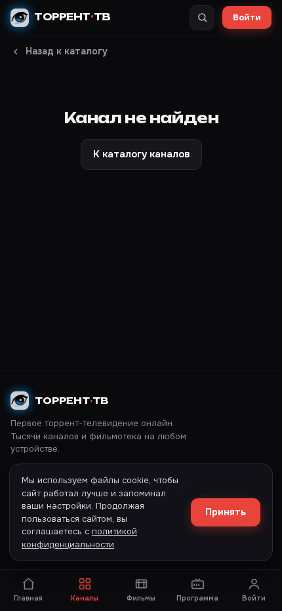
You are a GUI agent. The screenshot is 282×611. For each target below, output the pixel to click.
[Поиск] (202, 17)
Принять (225, 512)
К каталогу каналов (141, 154)
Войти (247, 17)
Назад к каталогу (67, 51)
